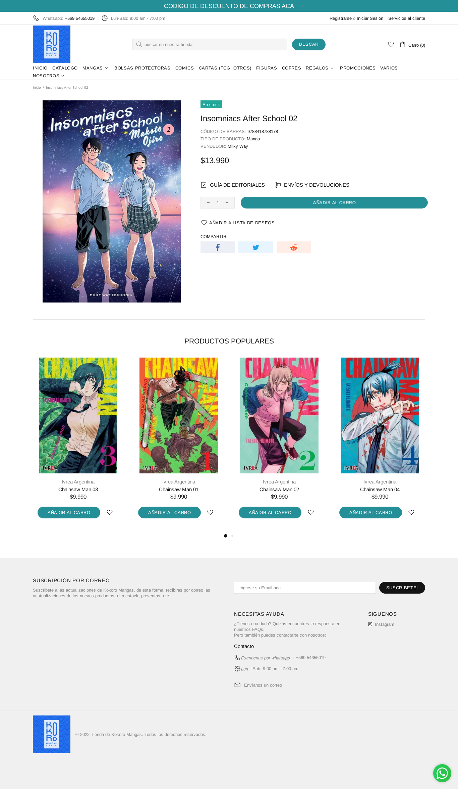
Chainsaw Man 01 (178, 489)
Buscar (309, 44)
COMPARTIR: (214, 236)
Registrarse (341, 18)
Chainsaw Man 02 (279, 489)
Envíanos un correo (263, 685)
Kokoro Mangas (51, 44)
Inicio (37, 87)
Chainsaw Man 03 (78, 489)
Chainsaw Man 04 (380, 489)
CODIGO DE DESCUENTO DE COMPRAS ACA (229, 6)
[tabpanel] (78, 445)
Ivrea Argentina (78, 481)
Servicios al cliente (406, 18)
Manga (253, 138)
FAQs (257, 629)
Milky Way (238, 146)
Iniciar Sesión (370, 18)
